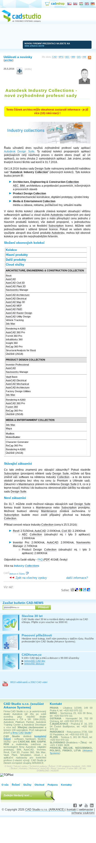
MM (73, 57)
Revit (53, 768)
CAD (54, 57)
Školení (14, 768)
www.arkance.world (34, 46)
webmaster (86, 809)
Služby (27, 784)
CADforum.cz (32, 654)
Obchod (39, 784)
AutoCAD (45, 768)
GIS (79, 57)
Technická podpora (38, 766)
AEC (67, 57)
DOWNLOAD (43, 771)
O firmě (8, 766)
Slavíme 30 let (32, 616)
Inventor (61, 768)
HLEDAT (55, 771)
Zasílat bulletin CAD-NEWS (23, 603)
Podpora (53, 784)
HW (84, 57)
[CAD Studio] (21, 21)
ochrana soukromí (83, 813)
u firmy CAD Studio (20, 732)
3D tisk (82, 768)
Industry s (26, 565)
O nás (5, 784)
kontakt (72, 809)
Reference (34, 768)
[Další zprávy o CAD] (19, 73)
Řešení (52, 766)
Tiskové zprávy (20, 766)
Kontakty (23, 768)
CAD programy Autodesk (68, 766)
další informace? (77, 577)
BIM (89, 766)
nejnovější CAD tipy (34, 660)
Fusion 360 (72, 768)
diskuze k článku (17, 574)
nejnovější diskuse (34, 663)
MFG (61, 57)
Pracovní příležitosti (37, 635)
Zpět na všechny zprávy (31, 577)
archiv (8, 60)
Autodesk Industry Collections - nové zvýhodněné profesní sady (40, 93)
